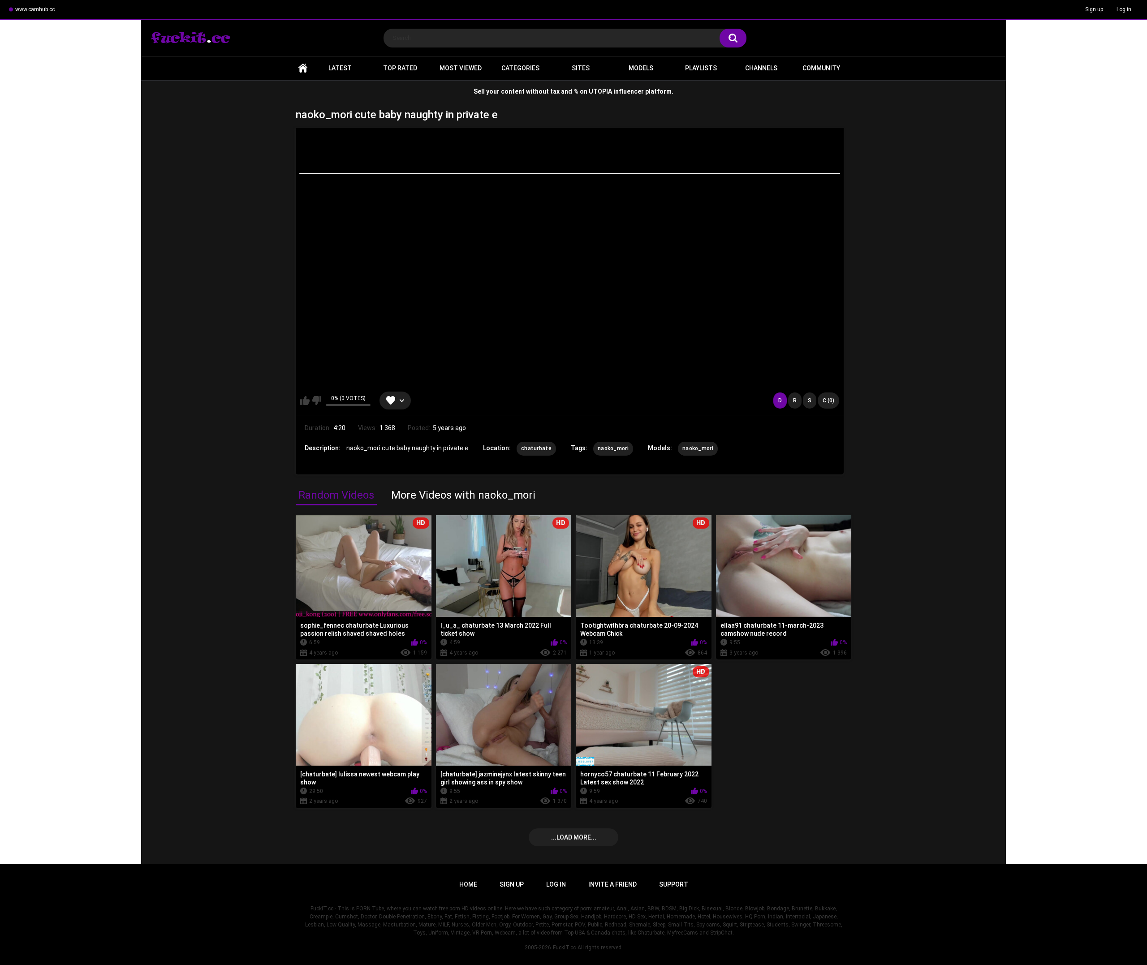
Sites (581, 68)
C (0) (828, 400)
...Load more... (573, 837)
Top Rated (400, 68)
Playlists (701, 68)
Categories (520, 68)
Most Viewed (461, 68)
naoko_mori (613, 448)
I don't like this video (316, 400)
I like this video (305, 400)
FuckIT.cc (564, 947)
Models (641, 68)
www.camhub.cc (35, 9)
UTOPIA (600, 91)
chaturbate (536, 448)
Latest (340, 68)
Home (303, 68)
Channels (761, 68)
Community (821, 68)
